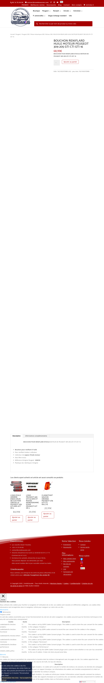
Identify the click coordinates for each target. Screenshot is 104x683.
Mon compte (77, 5)
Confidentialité (75, 583)
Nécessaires (6, 612)
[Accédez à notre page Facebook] (51, 2)
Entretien (77, 11)
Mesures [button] (3, 654)
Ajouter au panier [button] (16, 518)
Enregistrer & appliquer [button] (8, 682)
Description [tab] (16, 436)
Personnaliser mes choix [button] (10, 678)
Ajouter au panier (70, 62)
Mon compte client (69, 559)
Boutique (36, 11)
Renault (56, 11)
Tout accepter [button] (24, 678)
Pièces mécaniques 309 (37, 34)
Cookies (66, 583)
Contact (67, 5)
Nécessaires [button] (4, 610)
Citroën (66, 11)
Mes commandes (69, 561)
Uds (70, 16)
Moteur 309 (48, 34)
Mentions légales (56, 583)
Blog (60, 5)
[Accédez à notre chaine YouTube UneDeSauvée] (57, 2)
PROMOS (25, 5)
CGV (64, 569)
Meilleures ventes (38, 5)
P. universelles (38, 16)
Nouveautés (51, 5)
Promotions (67, 545)
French (83, 681)
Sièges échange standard (57, 16)
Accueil (12, 34)
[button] (47, 42)
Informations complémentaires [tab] (36, 436)
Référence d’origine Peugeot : (25, 460)
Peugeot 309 (25, 34)
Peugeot (45, 11)
